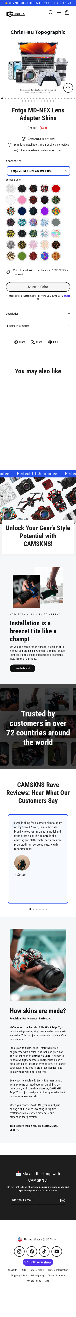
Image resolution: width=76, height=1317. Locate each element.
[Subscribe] (62, 1200)
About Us (12, 1270)
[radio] (11, 188)
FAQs (23, 1270)
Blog (47, 1281)
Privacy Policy (34, 1281)
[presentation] (49, 433)
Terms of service (56, 1275)
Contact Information (58, 1270)
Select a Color (14, 179)
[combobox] (38, 171)
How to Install (22, 668)
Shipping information (18, 325)
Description (12, 313)
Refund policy (37, 1275)
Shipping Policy (19, 1275)
